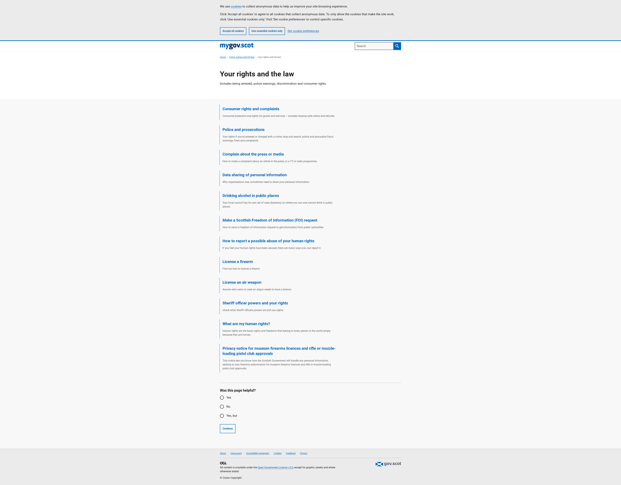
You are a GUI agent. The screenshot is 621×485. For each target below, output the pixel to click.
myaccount (236, 453)
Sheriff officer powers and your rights (255, 303)
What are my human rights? (246, 324)
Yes (228, 397)
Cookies (278, 453)
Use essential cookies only (266, 31)
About (223, 453)
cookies (236, 6)
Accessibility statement (257, 453)
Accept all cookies (233, 31)
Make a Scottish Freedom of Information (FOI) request (270, 220)
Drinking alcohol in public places (251, 195)
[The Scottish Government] (388, 464)
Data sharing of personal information (255, 175)
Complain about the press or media (253, 154)
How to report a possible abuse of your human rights (268, 241)
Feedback (291, 453)
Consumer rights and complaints (251, 109)
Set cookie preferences (303, 31)
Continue (228, 428)
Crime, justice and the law (242, 57)
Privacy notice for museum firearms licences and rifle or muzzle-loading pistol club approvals (279, 351)
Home (223, 57)
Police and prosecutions (244, 129)
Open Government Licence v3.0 (275, 467)
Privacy (303, 453)
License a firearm (238, 261)
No (228, 406)
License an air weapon (242, 282)
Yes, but (231, 416)
